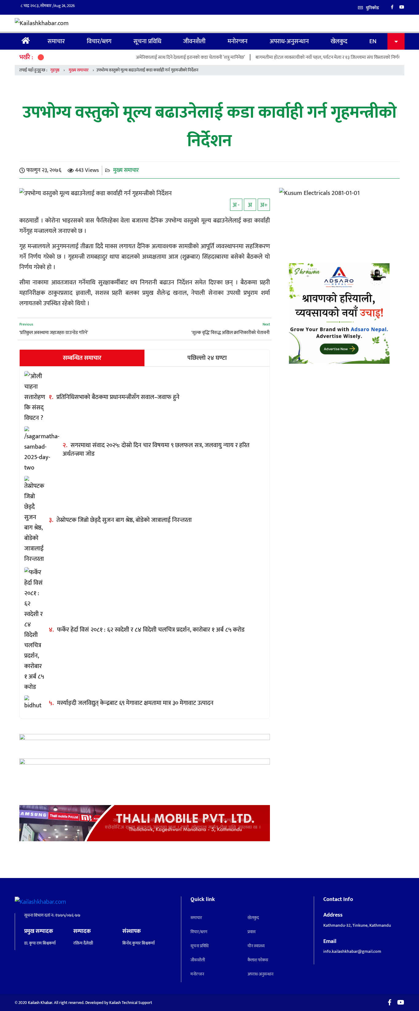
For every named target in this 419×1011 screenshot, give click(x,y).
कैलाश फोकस (258, 959)
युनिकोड (372, 7)
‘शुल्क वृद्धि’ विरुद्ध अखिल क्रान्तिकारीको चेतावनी (230, 332)
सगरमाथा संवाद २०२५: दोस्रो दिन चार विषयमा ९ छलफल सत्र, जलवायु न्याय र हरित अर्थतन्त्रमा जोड (156, 449)
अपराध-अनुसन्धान (289, 41)
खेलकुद (339, 41)
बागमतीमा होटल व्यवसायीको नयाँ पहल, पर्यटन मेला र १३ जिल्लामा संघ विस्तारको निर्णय (308, 57)
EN (372, 41)
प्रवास (252, 931)
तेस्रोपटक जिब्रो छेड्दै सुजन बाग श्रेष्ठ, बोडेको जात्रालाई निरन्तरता (124, 520)
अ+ (263, 205)
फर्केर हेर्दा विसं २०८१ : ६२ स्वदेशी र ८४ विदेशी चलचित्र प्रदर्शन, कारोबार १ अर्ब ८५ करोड (150, 630)
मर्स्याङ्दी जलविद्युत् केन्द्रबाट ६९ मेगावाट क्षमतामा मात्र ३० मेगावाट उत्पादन (135, 703)
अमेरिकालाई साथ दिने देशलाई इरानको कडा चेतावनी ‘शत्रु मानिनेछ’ (170, 57)
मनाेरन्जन (238, 41)
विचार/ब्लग (99, 41)
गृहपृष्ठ (26, 41)
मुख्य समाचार (79, 70)
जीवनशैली (194, 41)
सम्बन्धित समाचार (82, 358)
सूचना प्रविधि (147, 41)
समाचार (56, 41)
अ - (236, 205)
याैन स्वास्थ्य (256, 945)
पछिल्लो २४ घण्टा (207, 358)
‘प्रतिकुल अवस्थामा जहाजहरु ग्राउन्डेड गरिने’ (53, 332)
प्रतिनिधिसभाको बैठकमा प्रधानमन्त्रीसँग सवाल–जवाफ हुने (117, 397)
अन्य (396, 41)
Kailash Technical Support (130, 1002)
